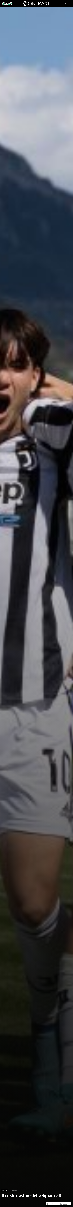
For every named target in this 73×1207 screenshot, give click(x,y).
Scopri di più (63, 1204)
